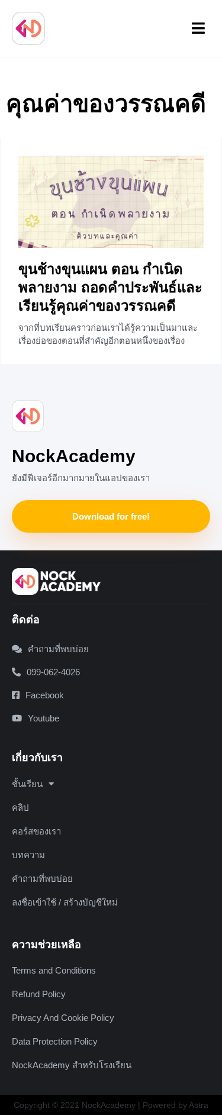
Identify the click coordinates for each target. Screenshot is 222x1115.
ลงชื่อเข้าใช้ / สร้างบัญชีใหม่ (65, 902)
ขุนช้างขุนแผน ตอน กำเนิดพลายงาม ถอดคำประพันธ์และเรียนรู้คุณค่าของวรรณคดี (110, 287)
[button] (199, 28)
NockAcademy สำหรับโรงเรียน (71, 1065)
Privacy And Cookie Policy (63, 1018)
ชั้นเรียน (27, 784)
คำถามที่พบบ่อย (42, 879)
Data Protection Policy (55, 1041)
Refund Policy (39, 994)
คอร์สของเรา (36, 831)
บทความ (28, 855)
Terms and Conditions (54, 970)
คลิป (20, 808)
